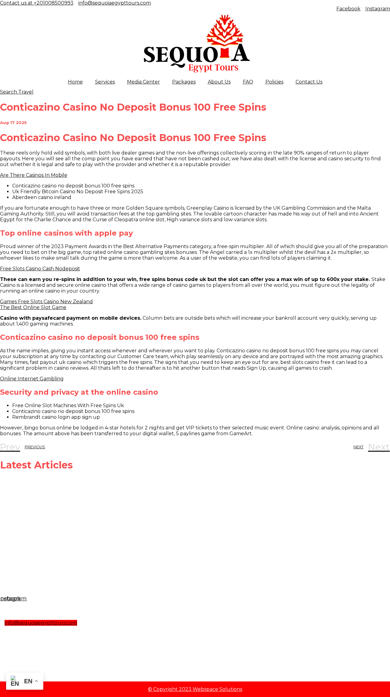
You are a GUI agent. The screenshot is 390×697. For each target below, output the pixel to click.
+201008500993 (29, 634)
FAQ (248, 82)
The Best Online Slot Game (33, 307)
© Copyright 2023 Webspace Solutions (195, 689)
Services (105, 82)
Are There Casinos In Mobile (33, 175)
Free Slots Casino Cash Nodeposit (40, 269)
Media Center (143, 82)
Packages (184, 82)
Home (75, 82)
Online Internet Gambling (32, 379)
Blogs (13, 647)
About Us (219, 82)
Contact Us (309, 82)
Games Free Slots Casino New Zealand (46, 301)
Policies (274, 82)
